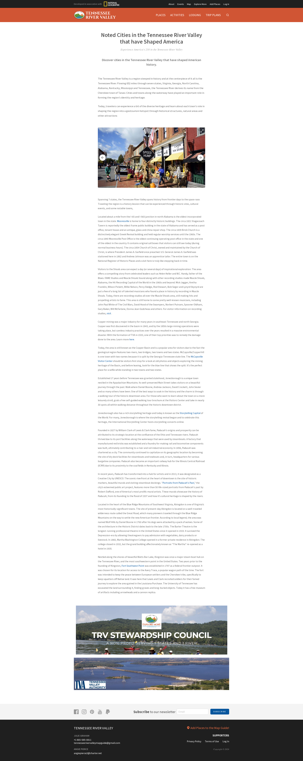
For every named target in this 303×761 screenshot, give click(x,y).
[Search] (227, 15)
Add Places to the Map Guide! (209, 727)
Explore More (200, 4)
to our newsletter (154, 711)
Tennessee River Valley (93, 728)
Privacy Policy (194, 741)
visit (109, 313)
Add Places (215, 4)
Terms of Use (212, 741)
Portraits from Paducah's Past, (178, 482)
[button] (102, 157)
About (171, 4)
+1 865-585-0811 (82, 739)
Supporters (221, 735)
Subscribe (219, 711)
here (131, 339)
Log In (226, 4)
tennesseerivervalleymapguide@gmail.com (97, 742)
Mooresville (122, 221)
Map (189, 4)
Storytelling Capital (190, 413)
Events (180, 4)
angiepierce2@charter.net (88, 753)
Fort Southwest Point (133, 565)
